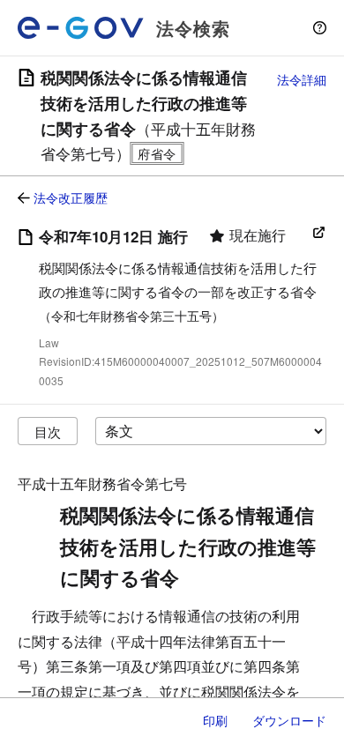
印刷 (215, 720)
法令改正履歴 (71, 197)
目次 (47, 431)
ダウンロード (289, 720)
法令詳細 (301, 79)
